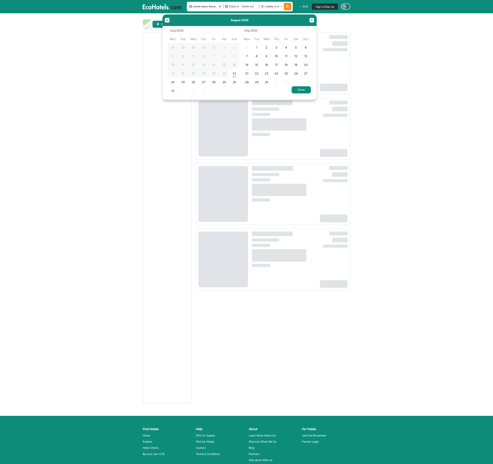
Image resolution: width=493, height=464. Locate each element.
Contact (201, 447)
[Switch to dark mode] (345, 6)
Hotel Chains (150, 447)
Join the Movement (314, 435)
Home (146, 435)
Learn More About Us (262, 435)
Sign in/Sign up (325, 6)
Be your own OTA (154, 454)
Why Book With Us (260, 460)
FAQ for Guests (205, 435)
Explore (147, 441)
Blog (251, 447)
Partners (254, 454)
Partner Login (310, 441)
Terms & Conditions (208, 454)
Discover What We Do (262, 441)
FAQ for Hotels (205, 441)
